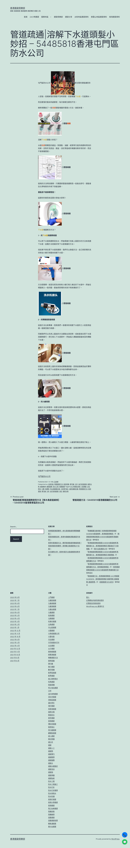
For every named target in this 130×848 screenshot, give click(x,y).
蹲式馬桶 (51, 739)
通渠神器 (51, 775)
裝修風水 (51, 727)
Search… (13, 527)
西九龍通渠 (52, 730)
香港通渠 (51, 805)
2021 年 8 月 (14, 661)
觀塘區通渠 (52, 733)
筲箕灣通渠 (52, 709)
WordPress (115, 839)
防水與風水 (52, 793)
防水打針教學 (53, 790)
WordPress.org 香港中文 (95, 606)
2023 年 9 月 (15, 603)
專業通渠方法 (58, 484)
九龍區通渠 (52, 600)
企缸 (88, 487)
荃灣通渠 (51, 721)
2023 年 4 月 (15, 618)
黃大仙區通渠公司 (100, 549)
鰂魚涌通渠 (52, 824)
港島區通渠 (52, 700)
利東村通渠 (52, 621)
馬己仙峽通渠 (53, 808)
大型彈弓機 (64, 489)
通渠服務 (49, 487)
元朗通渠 (51, 618)
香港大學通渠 (53, 802)
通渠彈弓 (51, 754)
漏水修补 (51, 703)
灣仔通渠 (51, 706)
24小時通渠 (34, 17)
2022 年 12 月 (15, 631)
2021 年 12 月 (15, 649)
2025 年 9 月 (15, 597)
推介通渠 (51, 667)
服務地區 (44, 17)
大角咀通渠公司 (53, 634)
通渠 (49, 745)
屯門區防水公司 (44, 476)
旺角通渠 (51, 682)
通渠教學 (43, 487)
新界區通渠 (52, 673)
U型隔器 (83, 487)
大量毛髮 (51, 484)
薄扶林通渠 (52, 724)
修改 (39, 489)
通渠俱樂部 (58, 17)
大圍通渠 (51, 631)
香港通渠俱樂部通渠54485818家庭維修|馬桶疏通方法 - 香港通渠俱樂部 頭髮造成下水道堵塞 (102, 546)
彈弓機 (72, 484)
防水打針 (51, 787)
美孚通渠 (51, 718)
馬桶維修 (51, 814)
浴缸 (60, 491)
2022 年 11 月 (15, 634)
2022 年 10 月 (15, 636)
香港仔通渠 (52, 799)
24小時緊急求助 (75, 487)
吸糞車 (47, 489)
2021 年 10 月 (15, 655)
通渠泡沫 (51, 769)
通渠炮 (50, 772)
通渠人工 (51, 748)
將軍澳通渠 (52, 655)
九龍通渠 (51, 612)
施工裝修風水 (53, 679)
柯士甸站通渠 (53, 688)
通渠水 (50, 763)
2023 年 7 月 (14, 609)
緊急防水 (51, 715)
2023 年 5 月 (15, 615)
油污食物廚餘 (82, 484)
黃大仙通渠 (52, 827)
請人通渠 (51, 736)
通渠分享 (68, 17)
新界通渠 (51, 676)
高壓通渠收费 (53, 820)
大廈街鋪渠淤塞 (73, 489)
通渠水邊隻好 (53, 766)
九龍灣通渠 (52, 606)
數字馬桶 (51, 670)
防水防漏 (51, 796)
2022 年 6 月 (15, 639)
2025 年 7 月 (14, 600)
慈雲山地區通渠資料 (99, 17)
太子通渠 (51, 649)
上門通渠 (51, 597)
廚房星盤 (66, 484)
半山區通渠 (52, 627)
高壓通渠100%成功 (106, 582)
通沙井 (50, 742)
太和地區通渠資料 (81, 17)
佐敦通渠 (51, 615)
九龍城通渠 (52, 603)
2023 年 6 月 (15, 612)
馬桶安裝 (51, 811)
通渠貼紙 (51, 778)
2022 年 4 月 (15, 646)
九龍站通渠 (52, 609)
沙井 (76, 484)
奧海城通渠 (52, 652)
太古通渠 (51, 646)
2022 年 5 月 (15, 642)
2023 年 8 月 (15, 606)
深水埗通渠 (52, 697)
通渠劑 (50, 751)
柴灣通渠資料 (114, 17)
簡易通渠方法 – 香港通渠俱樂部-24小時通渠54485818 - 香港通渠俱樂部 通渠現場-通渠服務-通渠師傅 (102, 579)
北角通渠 (51, 624)
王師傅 (56, 482)
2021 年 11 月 (15, 652)
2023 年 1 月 (14, 627)
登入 (87, 597)
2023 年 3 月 (15, 621)
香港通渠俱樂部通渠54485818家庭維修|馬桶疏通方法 (102, 537)
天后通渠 (51, 639)
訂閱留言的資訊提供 (93, 603)
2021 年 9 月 (14, 658)
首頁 (25, 17)
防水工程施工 (53, 784)
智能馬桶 (51, 685)
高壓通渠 (62, 487)
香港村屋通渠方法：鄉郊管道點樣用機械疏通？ (65, 543)
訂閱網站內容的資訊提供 (95, 600)
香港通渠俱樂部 (17, 8)
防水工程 (56, 487)
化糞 (43, 489)
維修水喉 (65, 491)
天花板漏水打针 (53, 642)
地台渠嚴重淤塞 (55, 489)
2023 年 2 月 (15, 624)
